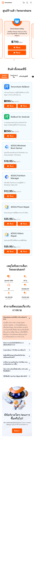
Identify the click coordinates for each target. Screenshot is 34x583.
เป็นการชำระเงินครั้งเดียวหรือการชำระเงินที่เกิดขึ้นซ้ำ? (15, 370)
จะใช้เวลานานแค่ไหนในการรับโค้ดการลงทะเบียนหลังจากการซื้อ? (15, 363)
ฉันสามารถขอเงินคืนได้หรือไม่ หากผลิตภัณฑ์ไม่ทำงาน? (13, 344)
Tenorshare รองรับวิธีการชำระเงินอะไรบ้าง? (15, 318)
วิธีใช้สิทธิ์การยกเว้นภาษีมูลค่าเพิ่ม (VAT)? (15, 376)
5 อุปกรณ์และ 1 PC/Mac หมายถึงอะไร (14, 350)
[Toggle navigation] (30, 2)
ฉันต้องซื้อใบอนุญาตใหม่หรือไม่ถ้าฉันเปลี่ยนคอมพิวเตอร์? (14, 356)
